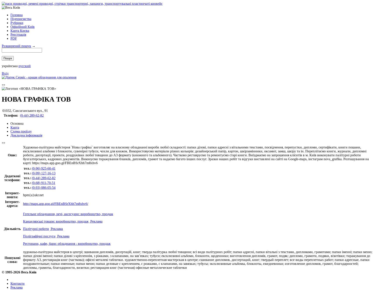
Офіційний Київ (22, 27)
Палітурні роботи (36, 229)
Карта (14, 127)
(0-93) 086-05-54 (43, 187)
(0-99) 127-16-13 (43, 173)
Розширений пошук (16, 46)
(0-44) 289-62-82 (32, 115)
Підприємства (20, 19)
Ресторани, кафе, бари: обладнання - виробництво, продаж (67, 243)
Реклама (95, 221)
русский (24, 66)
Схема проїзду (21, 131)
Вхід (5, 73)
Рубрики (16, 23)
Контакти (17, 283)
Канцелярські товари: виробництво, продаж (56, 221)
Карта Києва (19, 30)
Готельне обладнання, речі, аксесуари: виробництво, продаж (68, 214)
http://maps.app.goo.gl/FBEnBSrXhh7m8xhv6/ (55, 204)
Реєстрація (18, 34)
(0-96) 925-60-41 (43, 168)
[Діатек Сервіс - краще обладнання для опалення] (39, 77)
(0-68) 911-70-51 (43, 183)
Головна (16, 15)
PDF (13, 38)
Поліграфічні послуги (39, 236)
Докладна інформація (26, 135)
